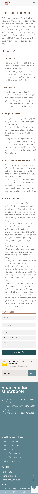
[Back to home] (7, 3)
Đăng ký (32, 373)
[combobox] (34, 476)
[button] (33, 3)
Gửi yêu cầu (19, 352)
